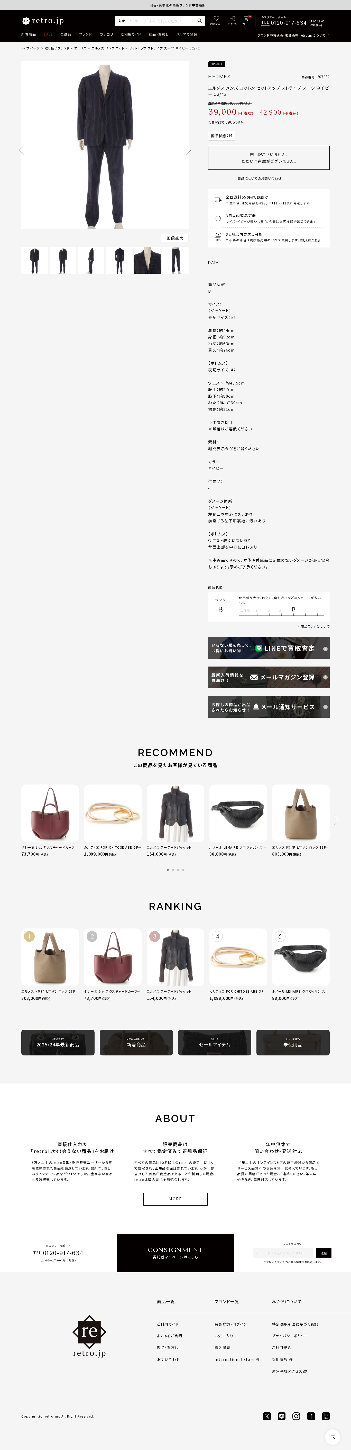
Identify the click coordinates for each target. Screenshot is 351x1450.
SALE (48, 34)
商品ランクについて (315, 626)
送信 (324, 1253)
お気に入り (224, 1335)
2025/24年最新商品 (58, 1043)
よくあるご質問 (169, 1335)
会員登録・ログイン (231, 1324)
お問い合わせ (168, 1359)
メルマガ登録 (187, 34)
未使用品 (293, 1043)
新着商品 (28, 34)
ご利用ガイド (131, 34)
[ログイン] (232, 21)
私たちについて (287, 1301)
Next (189, 150)
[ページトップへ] (332, 1437)
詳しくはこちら (310, 240)
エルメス (80, 48)
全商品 (65, 34)
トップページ (30, 48)
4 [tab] (183, 870)
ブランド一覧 (227, 1301)
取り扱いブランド (57, 48)
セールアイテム (214, 1043)
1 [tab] (168, 870)
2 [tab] (173, 870)
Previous (21, 150)
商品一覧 (166, 1301)
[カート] (245, 21)
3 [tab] (178, 870)
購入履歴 (222, 1347)
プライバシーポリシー (290, 1335)
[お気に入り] (216, 21)
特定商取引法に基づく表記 (295, 1324)
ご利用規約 (281, 1347)
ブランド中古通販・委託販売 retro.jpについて (291, 35)
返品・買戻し (159, 34)
